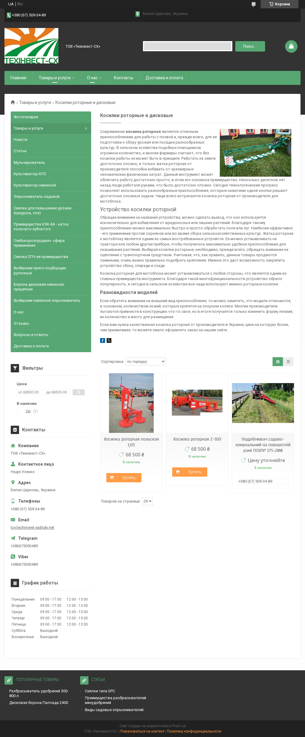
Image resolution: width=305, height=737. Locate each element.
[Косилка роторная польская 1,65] (131, 403)
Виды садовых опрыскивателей (114, 710)
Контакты (123, 77)
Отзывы (21, 323)
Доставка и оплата (164, 77)
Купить (129, 477)
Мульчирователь (29, 162)
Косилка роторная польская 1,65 (131, 442)
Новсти (20, 139)
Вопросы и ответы (31, 334)
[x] (109, 341)
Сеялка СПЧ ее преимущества (41, 256)
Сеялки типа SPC (100, 691)
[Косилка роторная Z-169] (197, 403)
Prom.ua (179, 726)
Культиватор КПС (30, 174)
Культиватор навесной (35, 185)
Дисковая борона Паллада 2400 (38, 702)
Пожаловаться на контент (142, 731)
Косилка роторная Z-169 (197, 439)
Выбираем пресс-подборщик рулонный (40, 270)
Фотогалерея (26, 117)
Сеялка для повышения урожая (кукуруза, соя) (42, 210)
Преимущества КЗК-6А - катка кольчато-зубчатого (41, 226)
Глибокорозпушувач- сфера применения (39, 243)
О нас (92, 77)
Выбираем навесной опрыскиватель (47, 300)
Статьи (20, 151)
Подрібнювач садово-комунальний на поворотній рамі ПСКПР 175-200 (263, 445)
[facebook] (102, 341)
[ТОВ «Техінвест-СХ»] (31, 46)
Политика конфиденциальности (194, 731)
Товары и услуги (55, 77)
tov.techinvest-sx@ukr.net (32, 527)
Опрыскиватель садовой (37, 196)
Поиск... (250, 46)
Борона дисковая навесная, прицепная (39, 286)
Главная (18, 77)
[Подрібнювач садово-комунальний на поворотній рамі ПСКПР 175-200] (263, 403)
